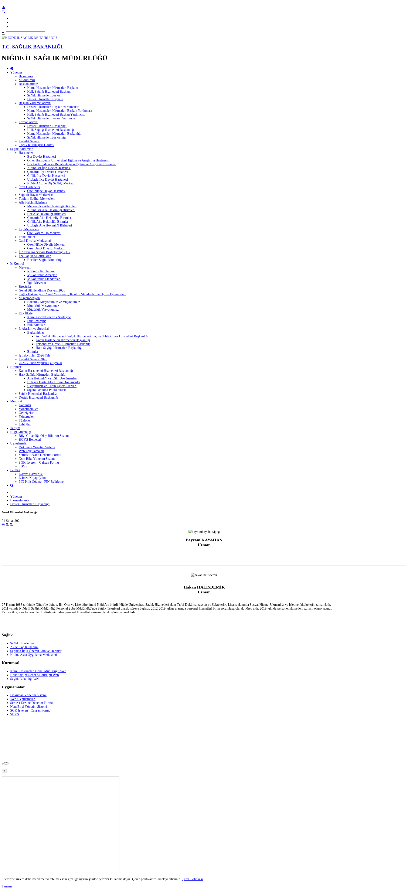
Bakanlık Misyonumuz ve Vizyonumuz (53, 302)
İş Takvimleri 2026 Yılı (34, 355)
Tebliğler (25, 424)
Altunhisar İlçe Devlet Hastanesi (49, 168)
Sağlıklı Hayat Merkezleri (36, 195)
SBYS (23, 466)
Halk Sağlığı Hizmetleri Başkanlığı (50, 130)
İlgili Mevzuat (36, 282)
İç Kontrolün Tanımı (41, 271)
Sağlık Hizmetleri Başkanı (44, 95)
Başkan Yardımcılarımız (35, 103)
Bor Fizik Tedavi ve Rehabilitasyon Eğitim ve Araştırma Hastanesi (71, 164)
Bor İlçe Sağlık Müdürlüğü (45, 260)
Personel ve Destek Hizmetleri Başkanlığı (63, 344)
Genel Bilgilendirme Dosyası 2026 (42, 290)
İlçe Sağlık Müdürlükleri (35, 256)
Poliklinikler (27, 237)
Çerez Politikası (192, 879)
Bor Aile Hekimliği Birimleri (46, 214)
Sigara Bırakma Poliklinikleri (46, 390)
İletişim (15, 428)
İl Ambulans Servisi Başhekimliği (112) (45, 252)
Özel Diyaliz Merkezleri (35, 240)
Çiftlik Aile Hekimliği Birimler (47, 221)
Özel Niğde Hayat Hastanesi (46, 191)
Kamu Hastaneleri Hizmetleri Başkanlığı (54, 133)
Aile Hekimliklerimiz (33, 202)
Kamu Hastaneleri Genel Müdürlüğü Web (38, 671)
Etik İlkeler (26, 313)
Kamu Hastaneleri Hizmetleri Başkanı (52, 87)
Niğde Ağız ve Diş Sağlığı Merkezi (50, 183)
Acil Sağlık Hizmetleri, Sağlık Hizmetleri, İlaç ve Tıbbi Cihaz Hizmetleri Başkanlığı (92, 336)
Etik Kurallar (36, 325)
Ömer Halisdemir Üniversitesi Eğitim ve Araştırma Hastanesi (68, 160)
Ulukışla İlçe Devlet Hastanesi (47, 179)
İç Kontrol (17, 263)
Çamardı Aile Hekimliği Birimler (49, 217)
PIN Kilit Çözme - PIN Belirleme (41, 481)
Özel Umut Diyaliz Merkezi (46, 248)
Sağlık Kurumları (21, 149)
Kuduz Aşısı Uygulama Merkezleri (33, 655)
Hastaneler (26, 152)
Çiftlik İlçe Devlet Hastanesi (46, 175)
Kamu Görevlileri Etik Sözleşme (49, 317)
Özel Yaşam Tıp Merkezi (44, 233)
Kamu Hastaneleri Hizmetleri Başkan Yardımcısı (59, 110)
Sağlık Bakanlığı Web (25, 679)
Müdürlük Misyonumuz (43, 305)
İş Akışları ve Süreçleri (34, 328)
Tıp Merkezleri (29, 229)
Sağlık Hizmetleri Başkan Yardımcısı (51, 118)
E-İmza (15, 470)
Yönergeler (26, 416)
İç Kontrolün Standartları (44, 279)
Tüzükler (25, 420)
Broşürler (25, 286)
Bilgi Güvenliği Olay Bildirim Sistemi (44, 435)
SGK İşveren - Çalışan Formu (39, 462)
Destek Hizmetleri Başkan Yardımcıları (53, 107)
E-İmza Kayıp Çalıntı (33, 478)
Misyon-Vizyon (29, 298)
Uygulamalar (19, 443)
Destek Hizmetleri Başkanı (45, 99)
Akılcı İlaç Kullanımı (24, 647)
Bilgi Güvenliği (20, 432)
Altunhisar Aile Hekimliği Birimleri (51, 210)
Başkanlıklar (35, 332)
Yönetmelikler (28, 409)
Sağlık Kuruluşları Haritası (36, 145)
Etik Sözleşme (36, 321)
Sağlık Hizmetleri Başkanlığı (46, 137)
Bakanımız (26, 76)
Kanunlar (25, 405)
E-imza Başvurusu (31, 474)
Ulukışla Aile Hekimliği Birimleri (49, 225)
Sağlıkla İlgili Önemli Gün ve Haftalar (35, 651)
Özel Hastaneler (29, 187)
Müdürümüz (27, 80)
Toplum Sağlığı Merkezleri (37, 198)
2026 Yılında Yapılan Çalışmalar (40, 363)
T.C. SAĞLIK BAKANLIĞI (32, 47)
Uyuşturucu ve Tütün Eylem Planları (51, 386)
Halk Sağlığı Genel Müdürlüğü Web (34, 675)
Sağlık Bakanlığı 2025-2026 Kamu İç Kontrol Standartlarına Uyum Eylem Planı (72, 294)
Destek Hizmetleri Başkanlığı (47, 126)
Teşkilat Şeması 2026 (33, 359)
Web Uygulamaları (31, 451)
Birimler (32, 351)
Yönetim (16, 72)
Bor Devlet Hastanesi (41, 156)
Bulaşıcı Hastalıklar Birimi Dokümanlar (53, 382)
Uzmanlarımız (28, 122)
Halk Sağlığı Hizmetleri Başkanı (49, 91)
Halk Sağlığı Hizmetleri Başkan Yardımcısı (56, 114)
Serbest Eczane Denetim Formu (40, 455)
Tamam (7, 886)
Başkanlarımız (28, 84)
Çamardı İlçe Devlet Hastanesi (47, 172)
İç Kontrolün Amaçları (42, 275)
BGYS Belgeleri (30, 439)
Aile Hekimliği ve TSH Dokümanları (52, 378)
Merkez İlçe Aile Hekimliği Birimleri (51, 206)
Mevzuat (24, 267)
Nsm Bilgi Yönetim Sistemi (37, 458)
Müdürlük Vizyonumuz (43, 309)
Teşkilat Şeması (29, 141)
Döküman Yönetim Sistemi (37, 447)
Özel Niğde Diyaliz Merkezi (46, 244)
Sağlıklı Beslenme (22, 643)
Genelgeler (26, 413)
